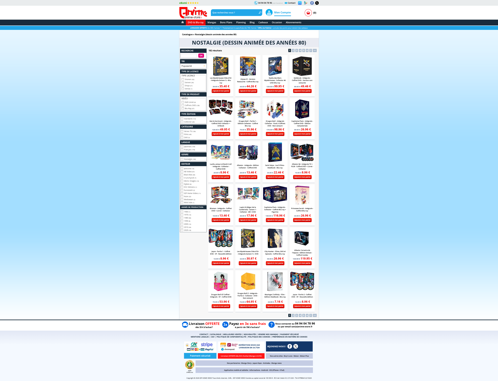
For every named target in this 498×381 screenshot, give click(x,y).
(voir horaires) (277, 3)
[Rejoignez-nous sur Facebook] (312, 3)
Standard (190, 118)
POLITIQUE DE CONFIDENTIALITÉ (231, 337)
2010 (187, 227)
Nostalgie (190, 159)
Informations (254, 370)
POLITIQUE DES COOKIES (259, 337)
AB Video (189, 171)
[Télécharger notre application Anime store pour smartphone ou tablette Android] (306, 3)
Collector (189, 122)
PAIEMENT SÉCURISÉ (289, 334)
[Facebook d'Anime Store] (289, 346)
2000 (187, 224)
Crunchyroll (190, 178)
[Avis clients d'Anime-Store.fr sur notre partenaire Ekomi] (189, 3)
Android (264, 370)
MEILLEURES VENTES (232, 334)
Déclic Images (191, 181)
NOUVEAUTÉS (250, 334)
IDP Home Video (192, 193)
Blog (252, 22)
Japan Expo (257, 363)
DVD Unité (190, 102)
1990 (187, 221)
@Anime (189, 168)
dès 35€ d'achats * (205, 28)
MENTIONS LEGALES (200, 337)
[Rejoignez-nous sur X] (317, 3)
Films (187, 134)
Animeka (266, 363)
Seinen (189, 82)
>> (315, 50)
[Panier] (308, 12)
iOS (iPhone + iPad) (276, 370)
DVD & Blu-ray (196, 22)
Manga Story (246, 363)
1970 (187, 214)
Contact (291, 2)
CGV (213, 337)
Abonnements (293, 22)
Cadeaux (263, 22)
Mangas (212, 22)
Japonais (189, 146)
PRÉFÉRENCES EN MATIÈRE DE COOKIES (289, 337)
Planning (241, 22)
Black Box (189, 174)
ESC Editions (190, 187)
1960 (187, 211)
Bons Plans (226, 22)
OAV (187, 137)
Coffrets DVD (192, 105)
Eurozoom (189, 190)
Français (189, 149)
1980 (187, 218)
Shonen (189, 79)
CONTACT (203, 334)
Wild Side (189, 202)
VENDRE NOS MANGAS (268, 334)
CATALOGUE (215, 334)
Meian (296, 356)
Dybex (187, 184)
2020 (187, 230)
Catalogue (187, 34)
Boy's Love (288, 356)
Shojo (188, 85)
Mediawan (189, 199)
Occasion (277, 22)
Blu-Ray (189, 108)
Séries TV (190, 131)
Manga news (276, 363)
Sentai (188, 88)
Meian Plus (304, 356)
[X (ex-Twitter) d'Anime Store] (295, 346)
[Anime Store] (193, 12)
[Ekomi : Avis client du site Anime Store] (189, 368)
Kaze (187, 196)
